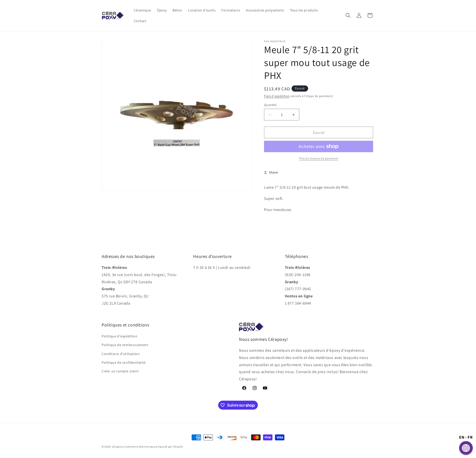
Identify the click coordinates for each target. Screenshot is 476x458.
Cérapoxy (118, 446)
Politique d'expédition (119, 336)
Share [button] (273, 172)
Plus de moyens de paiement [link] (318, 158)
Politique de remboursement (125, 345)
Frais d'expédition (277, 96)
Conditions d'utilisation (121, 354)
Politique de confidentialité (124, 362)
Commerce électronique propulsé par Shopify (153, 446)
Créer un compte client (120, 371)
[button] (348, 15)
